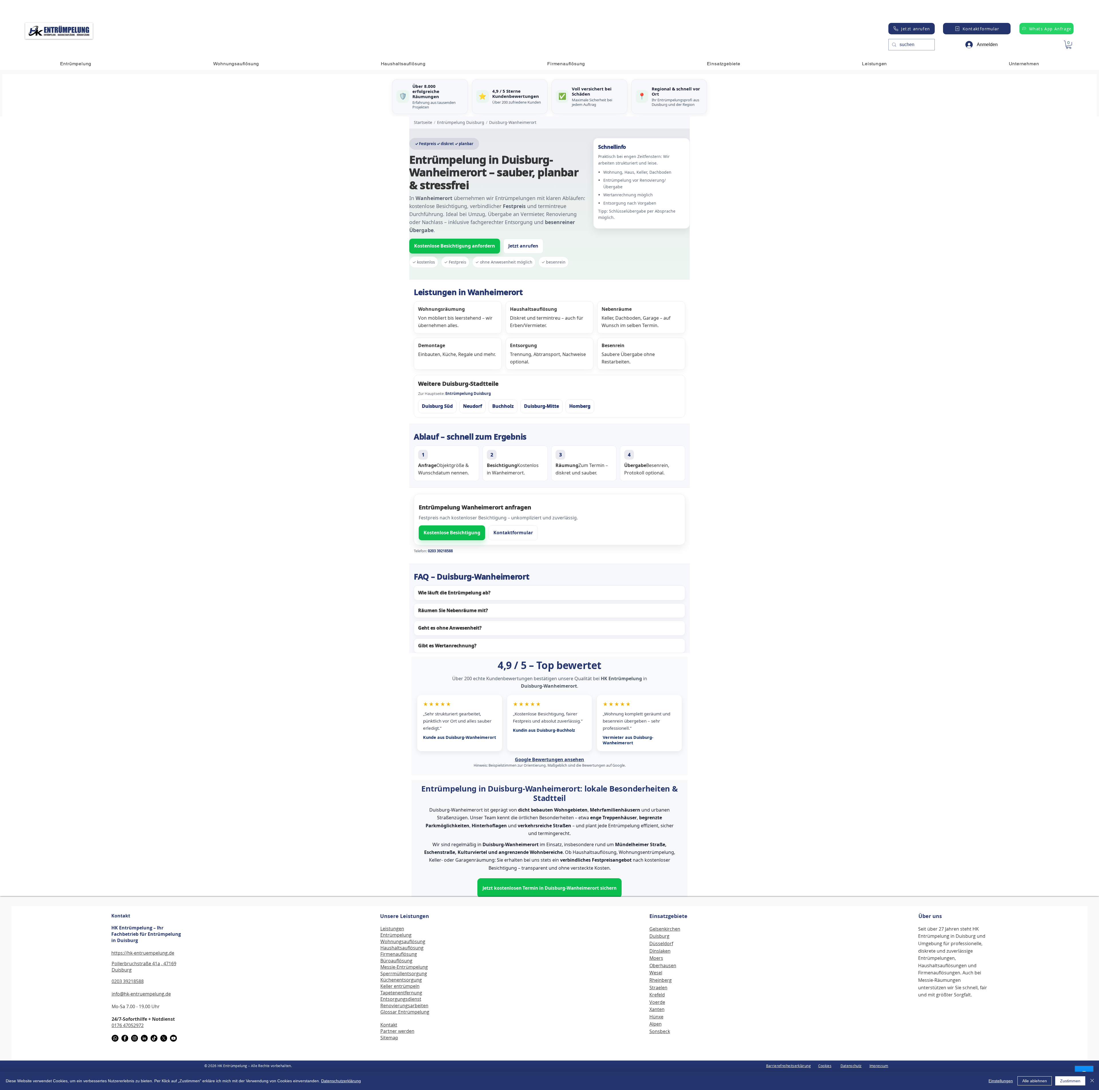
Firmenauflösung (398, 954)
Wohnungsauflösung (402, 941)
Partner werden (397, 1031)
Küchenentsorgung (401, 980)
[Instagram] (134, 1038)
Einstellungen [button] (1001, 1081)
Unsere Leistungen (404, 916)
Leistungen (392, 928)
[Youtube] (173, 1038)
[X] (163, 1038)
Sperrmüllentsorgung (403, 973)
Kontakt (120, 916)
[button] (1069, 45)
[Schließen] (1092, 1080)
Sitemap (389, 1037)
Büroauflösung (396, 961)
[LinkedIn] (144, 1038)
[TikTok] (154, 1038)
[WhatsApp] (115, 1038)
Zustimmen (1070, 1081)
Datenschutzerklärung (341, 1081)
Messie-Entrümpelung (404, 967)
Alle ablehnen (1034, 1081)
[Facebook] (124, 1038)
